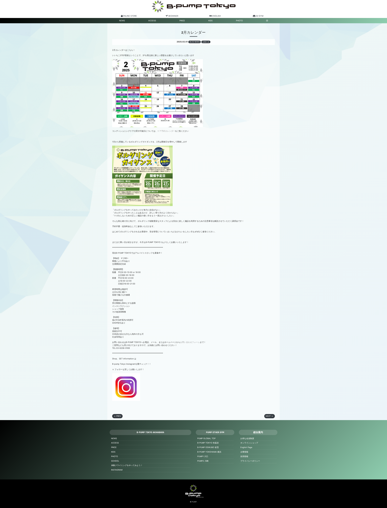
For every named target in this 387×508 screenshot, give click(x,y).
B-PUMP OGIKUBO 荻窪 (208, 447)
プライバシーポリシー (250, 461)
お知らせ (206, 42)
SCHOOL (115, 461)
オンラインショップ (249, 443)
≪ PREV (117, 416)
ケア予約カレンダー (166, 131)
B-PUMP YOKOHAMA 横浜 (209, 452)
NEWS (122, 20)
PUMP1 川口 (202, 456)
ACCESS (152, 20)
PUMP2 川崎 (202, 461)
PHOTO (239, 20)
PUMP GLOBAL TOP (206, 438)
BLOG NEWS (195, 42)
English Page (246, 447)
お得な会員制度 (247, 438)
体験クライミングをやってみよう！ (127, 465)
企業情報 (244, 452)
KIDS (210, 20)
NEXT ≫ (269, 416)
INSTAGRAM (116, 470)
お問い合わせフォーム (190, 342)
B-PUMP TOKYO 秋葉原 (208, 443)
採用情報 (244, 456)
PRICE (182, 20)
